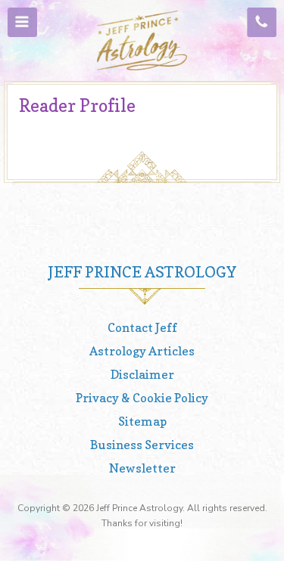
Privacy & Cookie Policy (142, 397)
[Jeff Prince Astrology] (142, 40)
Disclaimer (142, 374)
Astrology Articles (142, 350)
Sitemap (142, 421)
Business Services (142, 444)
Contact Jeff (142, 327)
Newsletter (142, 468)
